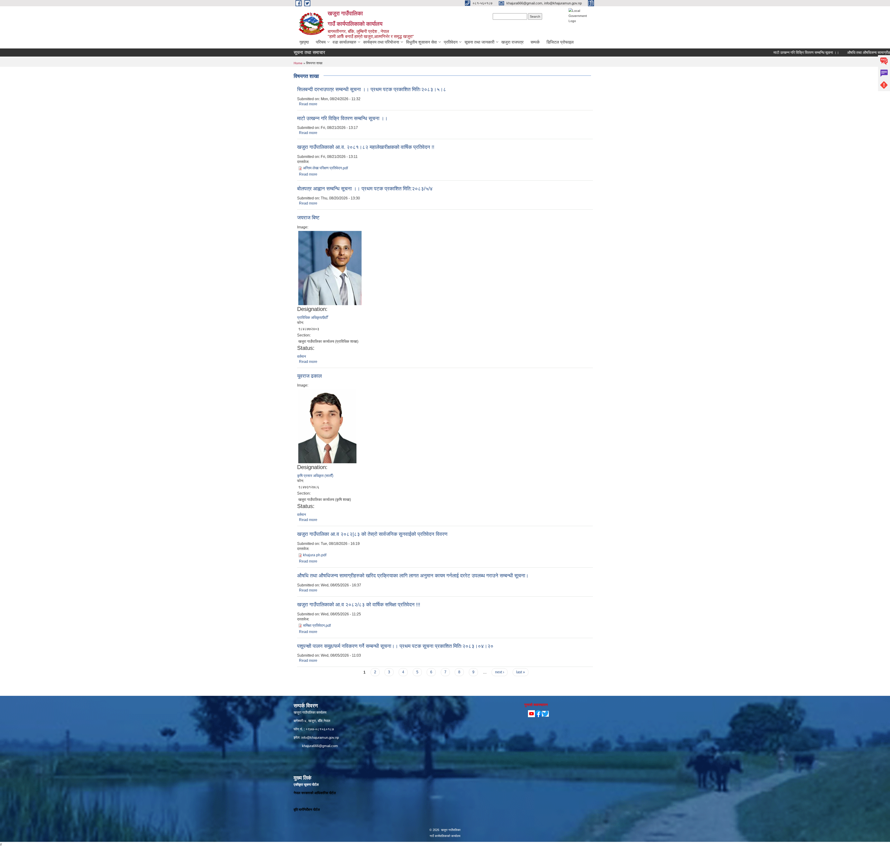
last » (520, 672)
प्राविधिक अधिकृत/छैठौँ (312, 318)
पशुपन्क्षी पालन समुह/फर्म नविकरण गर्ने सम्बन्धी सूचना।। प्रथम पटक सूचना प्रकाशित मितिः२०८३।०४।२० (395, 646)
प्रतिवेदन (451, 42)
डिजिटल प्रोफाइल (560, 42)
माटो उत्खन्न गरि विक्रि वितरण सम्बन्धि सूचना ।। (774, 52)
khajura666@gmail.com (320, 746)
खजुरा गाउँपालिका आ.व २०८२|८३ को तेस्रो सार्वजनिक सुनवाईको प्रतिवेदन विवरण (372, 534)
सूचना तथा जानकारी (479, 42)
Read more (308, 104)
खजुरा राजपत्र (512, 42)
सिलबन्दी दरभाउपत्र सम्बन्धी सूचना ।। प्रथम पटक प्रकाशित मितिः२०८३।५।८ (371, 89)
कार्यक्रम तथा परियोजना (381, 42)
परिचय (321, 42)
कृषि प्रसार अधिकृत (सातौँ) (315, 476)
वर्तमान (301, 356)
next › (499, 672)
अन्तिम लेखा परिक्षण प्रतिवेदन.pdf (325, 168)
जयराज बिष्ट (308, 218)
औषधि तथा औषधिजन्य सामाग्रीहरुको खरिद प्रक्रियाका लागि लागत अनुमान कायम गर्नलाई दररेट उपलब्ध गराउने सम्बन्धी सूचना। (413, 576)
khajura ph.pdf (314, 555)
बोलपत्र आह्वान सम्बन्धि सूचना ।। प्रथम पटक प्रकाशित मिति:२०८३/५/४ (365, 189)
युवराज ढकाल (309, 376)
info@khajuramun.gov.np (320, 737)
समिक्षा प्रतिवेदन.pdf (317, 625)
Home (298, 63)
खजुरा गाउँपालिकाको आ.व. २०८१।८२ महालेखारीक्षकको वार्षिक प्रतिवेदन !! (365, 147)
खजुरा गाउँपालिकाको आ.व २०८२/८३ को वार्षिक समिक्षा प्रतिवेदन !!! (358, 604)
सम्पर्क (535, 42)
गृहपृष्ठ (304, 42)
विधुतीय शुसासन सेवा (421, 42)
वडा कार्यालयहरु (344, 42)
